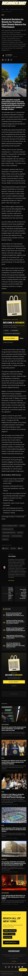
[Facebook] (19, 966)
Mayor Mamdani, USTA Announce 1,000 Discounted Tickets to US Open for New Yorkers (14, 829)
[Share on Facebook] (3, 59)
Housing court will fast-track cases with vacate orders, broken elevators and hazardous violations (14, 762)
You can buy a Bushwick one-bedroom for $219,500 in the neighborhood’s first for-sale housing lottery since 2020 (14, 863)
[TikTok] (9, 966)
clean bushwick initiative (9, 532)
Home (3, 9)
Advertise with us (11, 942)
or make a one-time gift (8, 342)
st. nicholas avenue (17, 535)
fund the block (23, 969)
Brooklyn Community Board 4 (10, 525)
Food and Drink (5, 724)
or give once (14, 685)
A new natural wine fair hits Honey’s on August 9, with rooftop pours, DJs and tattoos (13, 897)
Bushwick (22, 525)
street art (5, 539)
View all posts (11, 580)
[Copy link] (11, 59)
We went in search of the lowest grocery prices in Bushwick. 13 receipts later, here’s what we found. (14, 728)
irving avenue (6, 535)
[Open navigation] (25, 3)
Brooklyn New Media (14, 958)
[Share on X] (5, 59)
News (7, 9)
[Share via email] (8, 59)
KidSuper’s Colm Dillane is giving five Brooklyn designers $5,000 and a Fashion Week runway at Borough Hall (13, 796)
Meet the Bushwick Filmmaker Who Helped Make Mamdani (14, 963)
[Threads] (15, 966)
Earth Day (20, 532)
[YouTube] (22, 966)
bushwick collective (8, 529)
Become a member (11, 338)
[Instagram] (5, 966)
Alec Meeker (12, 556)
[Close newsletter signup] (26, 973)
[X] (12, 966)
